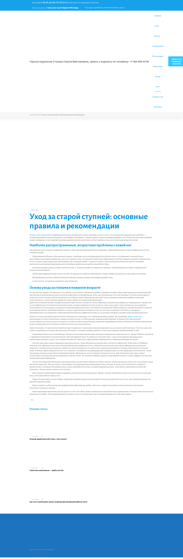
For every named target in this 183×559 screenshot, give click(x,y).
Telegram (65, 8)
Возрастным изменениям (40, 235)
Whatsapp (73, 8)
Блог (32, 400)
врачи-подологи (135, 316)
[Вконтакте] (149, 2)
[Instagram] (149, 5)
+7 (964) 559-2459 (53, 8)
